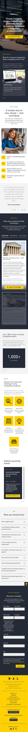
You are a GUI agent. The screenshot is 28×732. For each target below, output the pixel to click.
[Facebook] (13, 728)
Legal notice (13, 700)
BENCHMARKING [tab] (14, 235)
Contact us (13, 693)
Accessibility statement (13, 704)
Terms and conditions (13, 699)
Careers (13, 695)
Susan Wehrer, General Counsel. (13, 688)
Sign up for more (15, 287)
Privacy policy (13, 697)
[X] (16, 728)
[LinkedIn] (11, 728)
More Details (13, 495)
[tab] (14, 522)
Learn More (13, 712)
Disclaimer (13, 702)
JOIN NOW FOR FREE (14, 37)
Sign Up (13, 719)
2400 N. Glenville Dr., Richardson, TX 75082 (13, 682)
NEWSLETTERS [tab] (5, 235)
